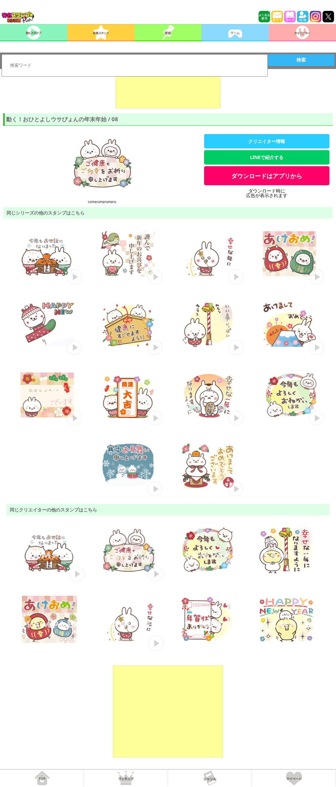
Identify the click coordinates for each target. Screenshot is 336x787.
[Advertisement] (168, 92)
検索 (301, 59)
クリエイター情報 (266, 141)
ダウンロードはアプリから (266, 176)
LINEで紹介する (267, 157)
